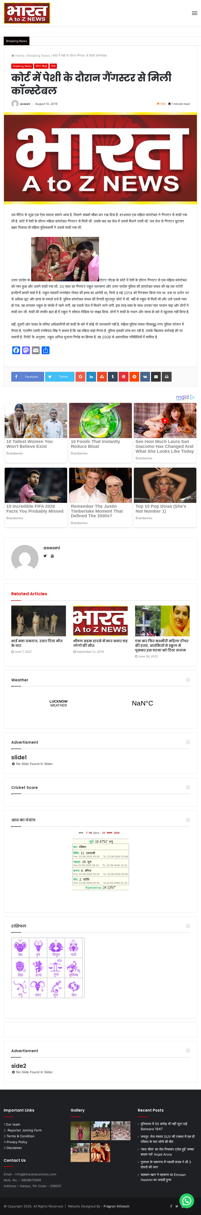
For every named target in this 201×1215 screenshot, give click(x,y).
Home (19, 55)
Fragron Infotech (116, 1206)
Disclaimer (14, 1148)
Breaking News (38, 55)
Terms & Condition (21, 1136)
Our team (13, 1124)
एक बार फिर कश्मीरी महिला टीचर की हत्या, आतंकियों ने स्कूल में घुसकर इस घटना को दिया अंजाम (161, 646)
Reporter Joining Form (25, 1130)
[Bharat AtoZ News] (27, 13)
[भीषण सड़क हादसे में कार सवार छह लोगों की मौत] (100, 621)
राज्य (53, 66)
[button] (186, 1200)
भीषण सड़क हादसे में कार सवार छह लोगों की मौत (100, 643)
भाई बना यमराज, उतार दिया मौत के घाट (37, 643)
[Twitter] (177, 1206)
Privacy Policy (17, 1142)
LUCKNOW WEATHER (100, 703)
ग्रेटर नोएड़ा (41, 66)
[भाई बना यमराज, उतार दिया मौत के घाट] (38, 621)
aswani (25, 104)
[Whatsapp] (194, 1206)
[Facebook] (171, 1206)
